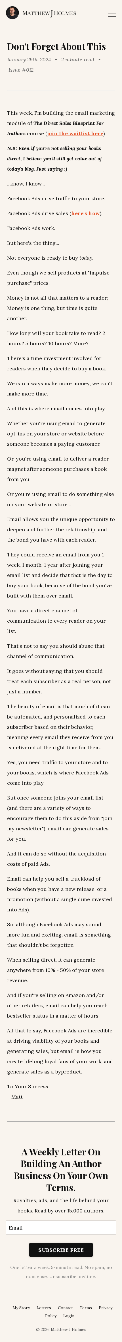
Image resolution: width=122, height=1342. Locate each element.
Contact (65, 1307)
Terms (86, 1307)
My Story (21, 1307)
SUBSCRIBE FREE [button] (61, 1250)
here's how (85, 213)
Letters (44, 1307)
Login (68, 1315)
